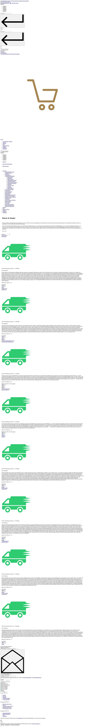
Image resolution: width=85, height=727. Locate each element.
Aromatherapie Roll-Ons (11, 180)
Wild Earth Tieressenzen (9, 206)
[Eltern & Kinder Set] (6, 388)
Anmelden (2, 51)
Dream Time (4, 289)
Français (4, 158)
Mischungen (9, 178)
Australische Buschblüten (9, 176)
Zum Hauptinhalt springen (5, 0)
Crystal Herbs (7, 190)
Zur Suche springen (14, 0)
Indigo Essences (8, 198)
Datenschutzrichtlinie (27, 677)
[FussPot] (3, 435)
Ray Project (7, 203)
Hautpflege (9, 184)
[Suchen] (12, 21)
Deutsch (4, 6)
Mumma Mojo (4, 488)
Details (3, 287)
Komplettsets (9, 187)
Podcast (4, 705)
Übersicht (2, 53)
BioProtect (5, 211)
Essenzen (4, 170)
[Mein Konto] (0, 47)
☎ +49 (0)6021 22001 (14, 3)
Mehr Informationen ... (36, 723)
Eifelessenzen (7, 193)
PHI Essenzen (7, 202)
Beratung (4, 697)
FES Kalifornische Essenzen (10, 194)
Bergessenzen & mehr (9, 189)
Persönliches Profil (7, 53)
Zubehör (4, 210)
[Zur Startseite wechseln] (44, 141)
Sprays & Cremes (10, 185)
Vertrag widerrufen (6, 699)
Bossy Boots (4, 236)
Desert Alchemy (8, 192)
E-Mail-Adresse (3, 648)
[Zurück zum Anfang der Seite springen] (1, 722)
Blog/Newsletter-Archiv (7, 704)
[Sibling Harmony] (5, 541)
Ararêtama (7, 174)
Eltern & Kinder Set (5, 389)
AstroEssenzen (8, 175)
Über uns (4, 696)
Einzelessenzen (10, 177)
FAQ (4, 208)
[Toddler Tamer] (5, 593)
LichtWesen (7, 199)
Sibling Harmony (5, 542)
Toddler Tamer (4, 594)
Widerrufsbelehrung (6, 714)
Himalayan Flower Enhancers (10, 196)
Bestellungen (17, 53)
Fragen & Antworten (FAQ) (8, 706)
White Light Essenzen (11, 181)
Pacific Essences (8, 201)
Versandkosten (20, 718)
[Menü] (1, 29)
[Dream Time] (4, 288)
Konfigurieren (7, 724)
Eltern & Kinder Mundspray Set (7, 341)
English (4, 7)
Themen (4, 207)
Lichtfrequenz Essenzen (11, 183)
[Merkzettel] (1, 46)
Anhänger (9, 186)
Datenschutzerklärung (7, 713)
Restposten (5, 212)
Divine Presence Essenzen (12, 182)
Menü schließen (5, 49)
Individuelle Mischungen (9, 171)
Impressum (5, 716)
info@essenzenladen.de (4, 3)
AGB (4, 715)
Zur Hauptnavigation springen (23, 0)
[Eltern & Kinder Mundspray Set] (8, 340)
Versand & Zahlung (6, 698)
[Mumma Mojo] (5, 487)
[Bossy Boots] (4, 235)
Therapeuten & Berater (7, 707)
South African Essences (9, 204)
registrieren (4, 52)
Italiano (4, 11)
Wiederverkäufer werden (7, 708)
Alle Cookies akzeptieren (15, 724)
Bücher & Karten (10, 188)
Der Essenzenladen (8, 191)
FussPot (3, 436)
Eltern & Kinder (10, 179)
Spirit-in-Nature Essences (9, 205)
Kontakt (4, 695)
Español (4, 8)
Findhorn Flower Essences (10, 195)
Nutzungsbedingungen (37, 677)
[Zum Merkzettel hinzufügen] (4, 286)
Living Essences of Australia (10, 200)
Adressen (13, 53)
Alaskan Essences (8, 172)
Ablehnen (2, 724)
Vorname (2, 675)
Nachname (2, 676)
